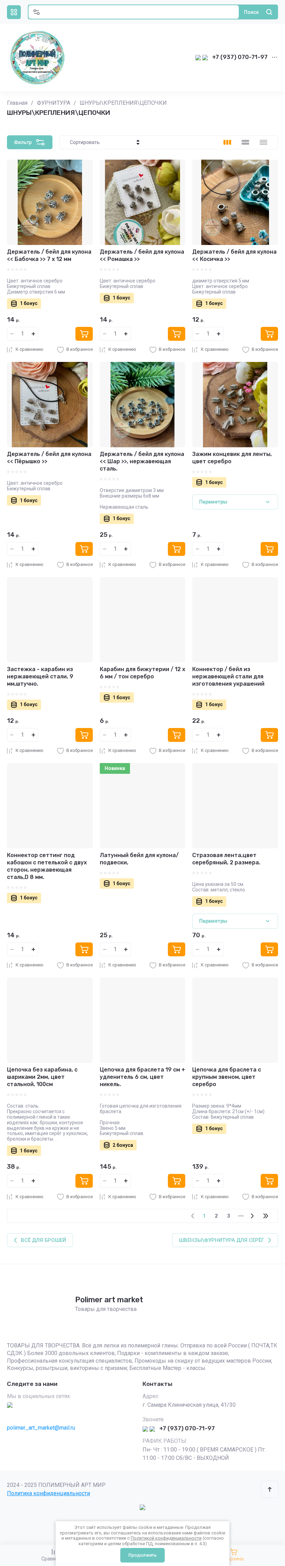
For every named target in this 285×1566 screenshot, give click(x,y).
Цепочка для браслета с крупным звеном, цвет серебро (226, 1076)
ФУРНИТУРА (53, 103)
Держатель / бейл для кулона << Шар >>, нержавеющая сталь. (142, 461)
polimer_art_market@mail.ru (41, 1427)
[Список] (245, 142)
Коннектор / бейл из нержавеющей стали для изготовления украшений (228, 676)
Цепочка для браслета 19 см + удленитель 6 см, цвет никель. (142, 1076)
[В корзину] (84, 334)
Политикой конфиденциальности (166, 1538)
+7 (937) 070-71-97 (240, 56)
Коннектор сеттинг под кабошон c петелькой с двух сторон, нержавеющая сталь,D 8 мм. (47, 866)
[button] (14, 12)
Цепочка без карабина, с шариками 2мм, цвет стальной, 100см (42, 1076)
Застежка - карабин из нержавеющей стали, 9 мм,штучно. (40, 676)
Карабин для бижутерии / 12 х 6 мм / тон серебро (142, 673)
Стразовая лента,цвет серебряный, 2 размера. (226, 859)
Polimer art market (109, 1299)
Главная (17, 103)
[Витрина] (227, 142)
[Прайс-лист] (263, 142)
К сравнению (29, 349)
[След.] (252, 1216)
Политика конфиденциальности (48, 1493)
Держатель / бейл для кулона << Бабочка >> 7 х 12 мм (49, 255)
